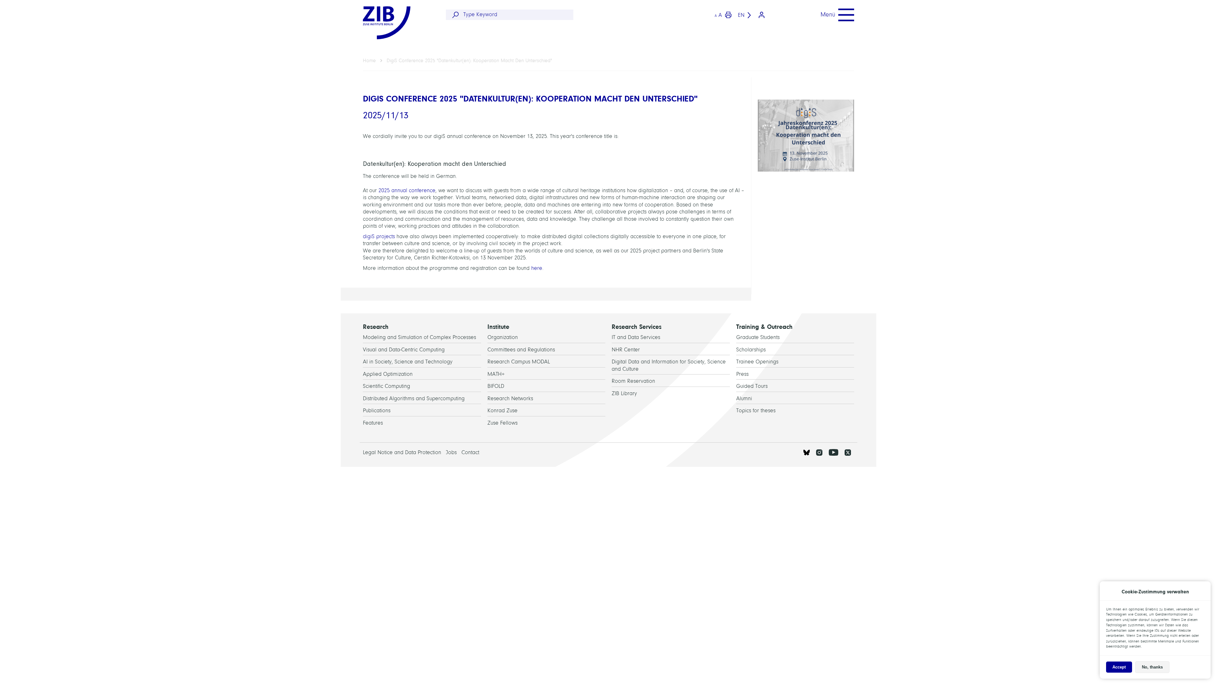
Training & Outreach (764, 326)
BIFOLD (495, 386)
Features (373, 423)
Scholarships (751, 350)
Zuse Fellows (502, 423)
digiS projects (379, 236)
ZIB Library (624, 393)
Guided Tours (752, 386)
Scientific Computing (386, 386)
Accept (1119, 667)
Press (742, 374)
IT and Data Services (636, 337)
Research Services (636, 326)
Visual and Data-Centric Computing (404, 350)
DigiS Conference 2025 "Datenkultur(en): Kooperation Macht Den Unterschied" (469, 60)
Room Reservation (633, 381)
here (536, 268)
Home (369, 60)
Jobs (451, 452)
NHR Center (626, 350)
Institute (498, 326)
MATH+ (496, 374)
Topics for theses (756, 411)
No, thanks (1152, 667)
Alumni (744, 398)
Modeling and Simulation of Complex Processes (419, 337)
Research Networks (510, 398)
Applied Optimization (388, 374)
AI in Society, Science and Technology (408, 362)
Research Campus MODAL (518, 362)
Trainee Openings (757, 362)
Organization (502, 337)
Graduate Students (758, 337)
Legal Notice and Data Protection (402, 452)
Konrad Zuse (502, 411)
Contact (470, 452)
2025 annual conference (406, 190)
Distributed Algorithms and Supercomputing (414, 398)
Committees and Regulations (521, 350)
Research (376, 326)
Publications (376, 411)
